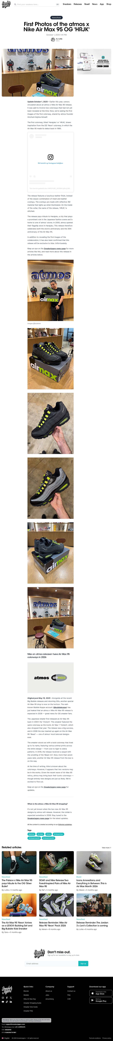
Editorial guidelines (65, 824)
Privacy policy (106, 1038)
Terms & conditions (95, 1038)
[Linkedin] (11, 1002)
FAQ (68, 995)
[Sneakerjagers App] (94, 61)
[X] (11, 998)
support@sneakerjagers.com (15, 1024)
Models (26, 995)
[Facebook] (7, 998)
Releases (78, 4)
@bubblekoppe (60, 707)
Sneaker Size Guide (31, 1007)
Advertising (50, 999)
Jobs (47, 995)
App (102, 4)
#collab (40, 834)
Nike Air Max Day (30, 999)
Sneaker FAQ (28, 1011)
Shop (108, 4)
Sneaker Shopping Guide (32, 1003)
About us (49, 991)
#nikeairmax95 (48, 838)
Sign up (83, 963)
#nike (49, 834)
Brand (78, 877)
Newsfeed (56, 18)
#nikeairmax (58, 834)
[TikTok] (7, 1002)
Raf (43, 890)
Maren (81, 890)
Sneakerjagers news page (55, 248)
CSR (69, 999)
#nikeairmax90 (34, 838)
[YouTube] (3, 1002)
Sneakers (67, 4)
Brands (26, 991)
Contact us (71, 991)
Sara (6, 932)
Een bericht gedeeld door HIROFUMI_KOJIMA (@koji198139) (51, 188)
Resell (86, 4)
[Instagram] (3, 998)
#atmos (31, 834)
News (94, 4)
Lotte (6, 890)
